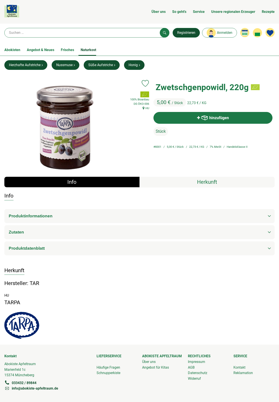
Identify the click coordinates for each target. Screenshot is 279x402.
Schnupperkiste (108, 373)
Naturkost (88, 50)
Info (72, 182)
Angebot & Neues (40, 50)
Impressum (196, 362)
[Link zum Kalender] (244, 32)
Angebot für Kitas (155, 367)
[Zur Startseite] (11, 11)
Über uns (158, 12)
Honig (133, 65)
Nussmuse (64, 65)
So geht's (179, 12)
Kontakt (239, 367)
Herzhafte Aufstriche (25, 65)
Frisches (67, 50)
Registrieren (186, 33)
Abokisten (12, 50)
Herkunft (207, 182)
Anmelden (224, 33)
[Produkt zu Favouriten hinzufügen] (145, 83)
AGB (191, 367)
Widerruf (194, 378)
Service (199, 12)
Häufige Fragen (108, 367)
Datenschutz (197, 373)
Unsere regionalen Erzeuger (233, 12)
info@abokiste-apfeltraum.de (35, 388)
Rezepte (268, 12)
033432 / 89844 (24, 383)
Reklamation (243, 373)
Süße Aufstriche (100, 65)
